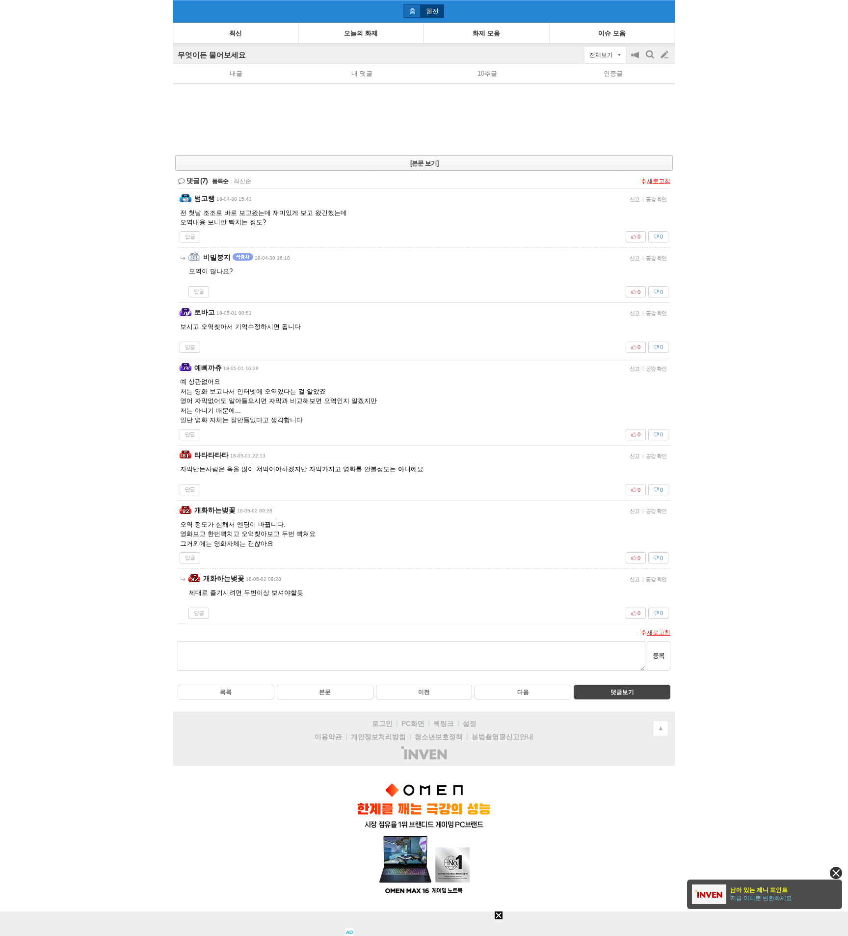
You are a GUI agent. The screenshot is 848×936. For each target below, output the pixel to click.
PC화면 (412, 723)
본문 (325, 692)
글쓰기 (665, 55)
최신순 (242, 181)
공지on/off (636, 59)
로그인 (382, 723)
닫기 (836, 873)
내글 (236, 73)
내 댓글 (361, 73)
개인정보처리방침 (378, 737)
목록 (226, 692)
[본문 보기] (424, 163)
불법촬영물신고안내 (502, 737)
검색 (650, 59)
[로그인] (646, 10)
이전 (424, 692)
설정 (470, 723)
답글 (190, 237)
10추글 (487, 73)
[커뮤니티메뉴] (183, 11)
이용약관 (328, 737)
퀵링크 (443, 723)
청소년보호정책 (439, 737)
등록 (658, 655)
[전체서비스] (664, 10)
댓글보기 (622, 692)
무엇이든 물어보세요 (212, 55)
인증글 (613, 73)
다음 (523, 692)
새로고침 (658, 181)
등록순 (220, 181)
